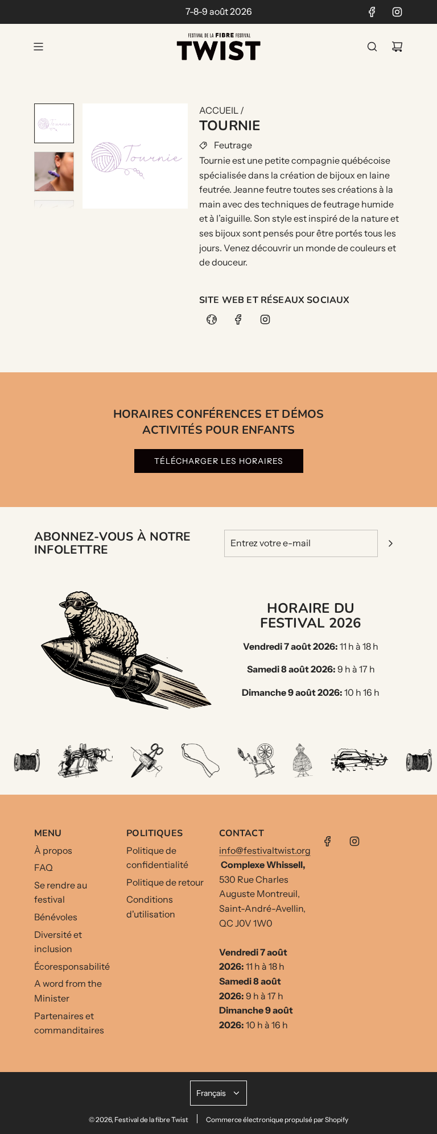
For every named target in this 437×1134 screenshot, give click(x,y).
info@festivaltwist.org (265, 850)
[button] (92, 156)
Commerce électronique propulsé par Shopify (277, 1119)
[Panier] (397, 46)
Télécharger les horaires (218, 461)
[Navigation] (38, 46)
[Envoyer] (390, 543)
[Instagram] (397, 12)
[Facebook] (372, 12)
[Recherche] (372, 46)
